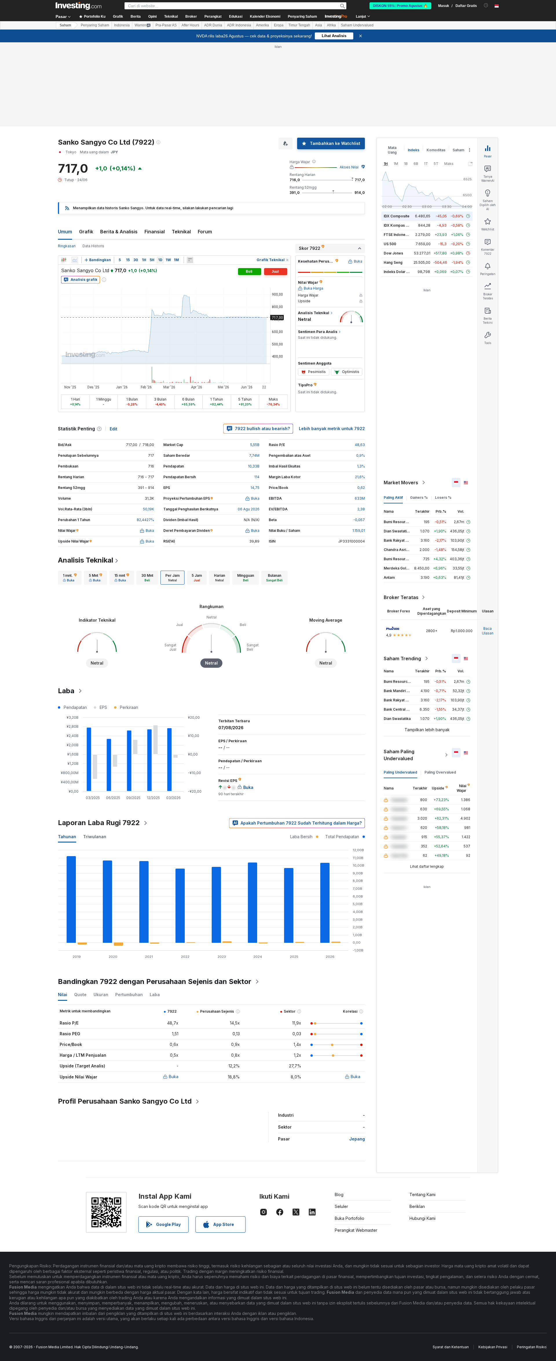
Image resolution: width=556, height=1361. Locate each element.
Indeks (413, 150)
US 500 (390, 244)
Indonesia (122, 25)
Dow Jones (393, 253)
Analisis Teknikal (85, 560)
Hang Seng (393, 262)
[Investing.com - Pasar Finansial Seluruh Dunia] (78, 6)
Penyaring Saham (302, 16)
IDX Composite (396, 216)
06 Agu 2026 (248, 509)
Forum (205, 231)
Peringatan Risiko (531, 1347)
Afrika (331, 25)
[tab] (70, 578)
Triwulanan (94, 836)
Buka (173, 1076)
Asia (318, 25)
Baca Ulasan (487, 630)
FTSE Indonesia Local (402, 234)
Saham (65, 25)
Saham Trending (402, 658)
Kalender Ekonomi (265, 16)
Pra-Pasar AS (166, 25)
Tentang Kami (422, 1194)
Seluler (341, 1206)
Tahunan (67, 836)
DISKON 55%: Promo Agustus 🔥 (400, 6)
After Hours (190, 25)
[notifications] (486, 5)
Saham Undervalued (357, 25)
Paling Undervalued (400, 772)
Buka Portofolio (349, 1218)
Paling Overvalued (440, 772)
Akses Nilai (349, 167)
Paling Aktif (393, 497)
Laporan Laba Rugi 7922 (99, 822)
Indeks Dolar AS (397, 272)
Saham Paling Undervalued (399, 755)
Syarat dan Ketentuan (451, 1347)
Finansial (155, 231)
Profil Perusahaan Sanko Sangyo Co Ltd (125, 1101)
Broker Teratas (401, 597)
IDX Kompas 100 (398, 225)
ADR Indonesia (239, 25)
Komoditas (436, 150)
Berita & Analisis (119, 231)
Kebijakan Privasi (492, 1347)
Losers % (443, 497)
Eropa (279, 25)
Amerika (262, 25)
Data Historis (93, 246)
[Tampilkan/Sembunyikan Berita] (190, 260)
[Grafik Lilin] (64, 260)
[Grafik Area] (75, 260)
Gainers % (419, 497)
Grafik (86, 231)
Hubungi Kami (422, 1218)
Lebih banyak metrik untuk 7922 (332, 428)
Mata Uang (392, 149)
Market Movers (401, 482)
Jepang (357, 1138)
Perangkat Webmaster (356, 1230)
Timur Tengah (299, 25)
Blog (339, 1194)
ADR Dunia (213, 25)
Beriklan (417, 1206)
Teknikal (181, 231)
